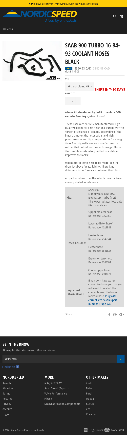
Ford (89, 393)
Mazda (90, 398)
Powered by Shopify (34, 430)
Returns (7, 398)
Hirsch (48, 398)
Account (7, 409)
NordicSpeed (17, 430)
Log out (7, 414)
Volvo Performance (55, 393)
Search (6, 383)
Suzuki (90, 404)
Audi (88, 383)
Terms (6, 393)
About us (7, 388)
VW (88, 409)
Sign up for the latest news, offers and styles (28, 350)
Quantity (70, 93)
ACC (67, 78)
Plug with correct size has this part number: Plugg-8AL (102, 300)
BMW (89, 388)
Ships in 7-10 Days (109, 89)
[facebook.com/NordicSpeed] (10, 367)
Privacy (6, 404)
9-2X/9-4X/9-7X (53, 383)
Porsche (91, 414)
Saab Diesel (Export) (56, 388)
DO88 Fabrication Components (62, 404)
